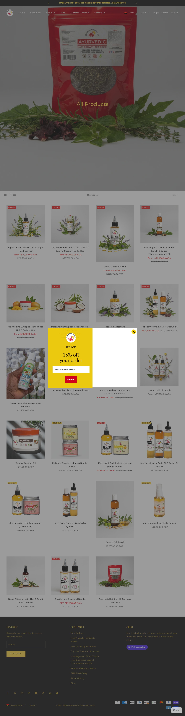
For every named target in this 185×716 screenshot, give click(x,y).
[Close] (133, 331)
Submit (71, 379)
